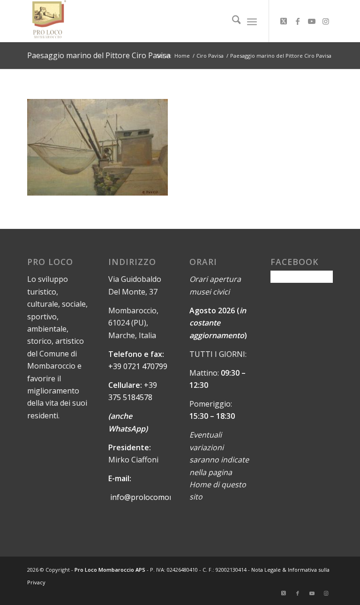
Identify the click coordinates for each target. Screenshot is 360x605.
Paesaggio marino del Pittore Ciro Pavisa (99, 55)
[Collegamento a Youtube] (312, 21)
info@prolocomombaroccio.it (161, 497)
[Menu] (252, 21)
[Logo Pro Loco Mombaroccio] (46, 21)
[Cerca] (232, 21)
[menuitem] (232, 21)
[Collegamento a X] (284, 21)
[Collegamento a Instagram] (326, 21)
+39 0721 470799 (137, 366)
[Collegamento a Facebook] (298, 21)
